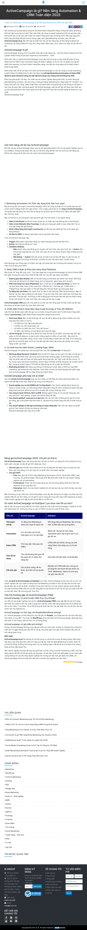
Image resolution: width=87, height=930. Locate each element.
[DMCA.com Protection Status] (60, 928)
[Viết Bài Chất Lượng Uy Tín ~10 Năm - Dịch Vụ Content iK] (43, 2)
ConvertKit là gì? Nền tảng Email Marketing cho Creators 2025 (31, 735)
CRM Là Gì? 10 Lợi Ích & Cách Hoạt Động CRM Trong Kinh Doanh (31, 724)
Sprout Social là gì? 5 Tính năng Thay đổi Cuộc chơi (26, 756)
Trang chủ (8, 23)
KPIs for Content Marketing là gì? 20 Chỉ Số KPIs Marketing (29, 719)
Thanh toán (50, 876)
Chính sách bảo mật (53, 887)
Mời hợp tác (50, 873)
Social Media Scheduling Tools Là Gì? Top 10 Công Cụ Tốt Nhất (31, 745)
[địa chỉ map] (5, 878)
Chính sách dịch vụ (53, 890)
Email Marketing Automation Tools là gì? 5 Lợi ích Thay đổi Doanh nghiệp (35, 750)
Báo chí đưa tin (52, 884)
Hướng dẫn (50, 879)
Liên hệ (49, 893)
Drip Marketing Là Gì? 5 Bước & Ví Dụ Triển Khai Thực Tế (28, 730)
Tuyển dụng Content (54, 882)
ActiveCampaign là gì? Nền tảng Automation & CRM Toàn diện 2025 (47, 23)
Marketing (17, 23)
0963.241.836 (9, 900)
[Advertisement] (43, 693)
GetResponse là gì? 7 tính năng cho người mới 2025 (26, 740)
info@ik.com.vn (10, 906)
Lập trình (8, 847)
